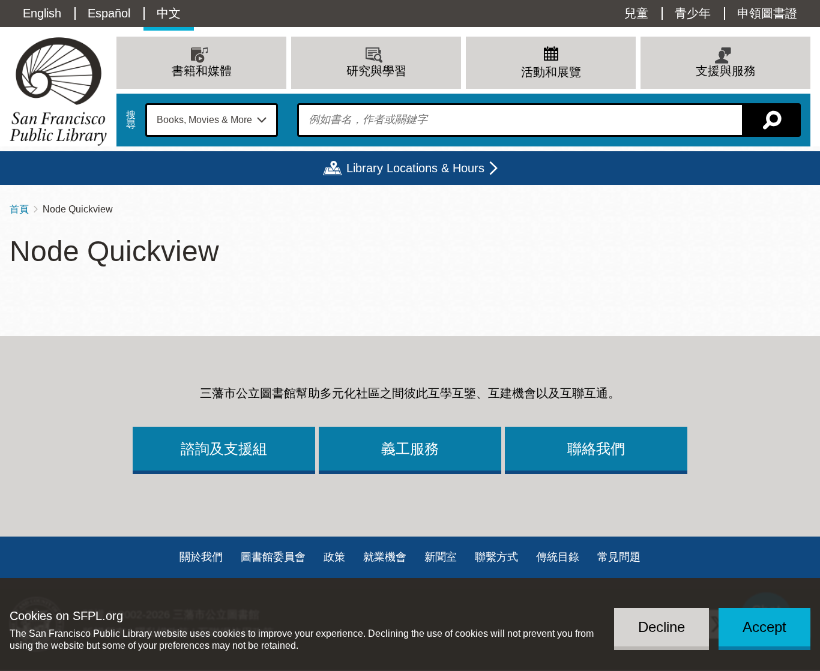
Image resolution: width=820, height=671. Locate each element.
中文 (169, 13)
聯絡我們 (596, 449)
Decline (661, 627)
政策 (334, 557)
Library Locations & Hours (415, 168)
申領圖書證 (767, 13)
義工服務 (410, 449)
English (42, 13)
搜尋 (131, 120)
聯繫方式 (496, 557)
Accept (764, 627)
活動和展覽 (551, 72)
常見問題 (619, 557)
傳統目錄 (557, 557)
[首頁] (58, 91)
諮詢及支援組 (224, 449)
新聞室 (440, 557)
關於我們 (201, 557)
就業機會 (384, 557)
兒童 (636, 13)
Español (109, 13)
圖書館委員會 (273, 557)
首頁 (19, 209)
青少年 (693, 13)
